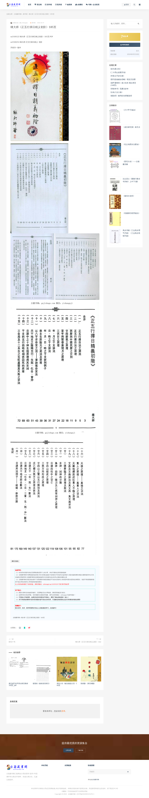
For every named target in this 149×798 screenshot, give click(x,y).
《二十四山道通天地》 (118, 72)
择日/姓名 (15, 561)
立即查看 (68, 750)
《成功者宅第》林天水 (131, 127)
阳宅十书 (12, 642)
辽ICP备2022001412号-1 (85, 794)
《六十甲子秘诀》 (130, 110)
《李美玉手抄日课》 (117, 76)
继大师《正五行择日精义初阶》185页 (33, 617)
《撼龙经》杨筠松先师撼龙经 (120, 96)
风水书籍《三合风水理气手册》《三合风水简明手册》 (131, 233)
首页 (29, 4)
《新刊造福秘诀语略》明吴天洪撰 (122, 79)
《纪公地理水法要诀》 (131, 144)
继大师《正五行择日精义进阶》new (88, 642)
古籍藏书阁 (18, 14)
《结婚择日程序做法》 (131, 213)
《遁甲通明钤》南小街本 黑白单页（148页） (122, 84)
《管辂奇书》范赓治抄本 (119, 89)
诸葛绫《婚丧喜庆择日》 (41, 683)
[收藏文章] (20, 628)
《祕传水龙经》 (129, 196)
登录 (63, 711)
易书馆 (25, 14)
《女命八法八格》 (116, 92)
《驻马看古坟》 (115, 69)
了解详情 (80, 750)
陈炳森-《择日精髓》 (88, 683)
